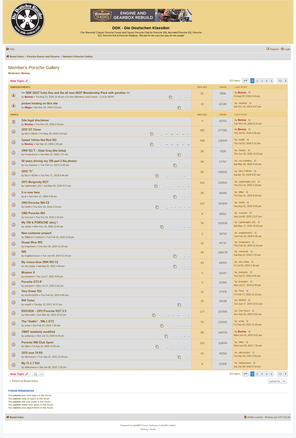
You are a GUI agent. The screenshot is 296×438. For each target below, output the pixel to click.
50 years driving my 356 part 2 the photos (49, 161)
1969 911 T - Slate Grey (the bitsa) (43, 150)
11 (183, 315)
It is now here (30, 192)
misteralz (243, 251)
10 (188, 186)
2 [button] (257, 81)
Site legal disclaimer (35, 120)
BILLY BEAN (31, 133)
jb (25, 196)
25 (172, 144)
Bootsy (25, 73)
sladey (242, 150)
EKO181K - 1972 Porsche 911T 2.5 (43, 311)
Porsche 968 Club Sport (37, 342)
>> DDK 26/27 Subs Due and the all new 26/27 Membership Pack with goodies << (75, 92)
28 (172, 134)
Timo (241, 290)
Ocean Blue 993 (31, 242)
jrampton (29, 276)
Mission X (28, 272)
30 (183, 134)
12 (188, 315)
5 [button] (271, 81)
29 (177, 134)
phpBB (136, 425)
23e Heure (244, 310)
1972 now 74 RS (32, 352)
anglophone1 (245, 232)
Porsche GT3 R (31, 281)
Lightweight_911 (33, 185)
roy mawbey (31, 165)
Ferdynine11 (31, 154)
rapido (28, 226)
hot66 (242, 139)
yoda (27, 325)
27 (167, 134)
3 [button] (262, 81)
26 (177, 144)
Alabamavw (31, 367)
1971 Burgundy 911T (35, 182)
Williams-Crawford (34, 237)
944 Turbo (28, 300)
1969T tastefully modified (38, 331)
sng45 (28, 304)
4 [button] (266, 81)
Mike (241, 192)
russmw (29, 217)
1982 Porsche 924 (33, 213)
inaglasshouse (32, 255)
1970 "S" (27, 171)
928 (23, 251)
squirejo (243, 103)
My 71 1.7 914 (30, 363)
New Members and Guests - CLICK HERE (91, 96)
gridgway (29, 336)
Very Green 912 (31, 291)
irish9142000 (31, 295)
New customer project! (36, 233)
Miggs (28, 107)
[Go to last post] (248, 92)
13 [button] (279, 81)
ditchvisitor (30, 357)
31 (188, 134)
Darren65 (30, 315)
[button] (245, 80)
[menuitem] (10, 49)
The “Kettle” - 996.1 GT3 (37, 321)
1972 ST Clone (31, 129)
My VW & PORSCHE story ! (39, 222)
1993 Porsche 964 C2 (35, 202)
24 (167, 144)
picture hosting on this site (39, 103)
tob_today (30, 266)
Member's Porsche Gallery (33, 67)
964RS (242, 300)
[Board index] (27, 18)
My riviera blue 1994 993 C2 (39, 262)
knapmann (30, 246)
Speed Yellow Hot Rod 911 (39, 140)
